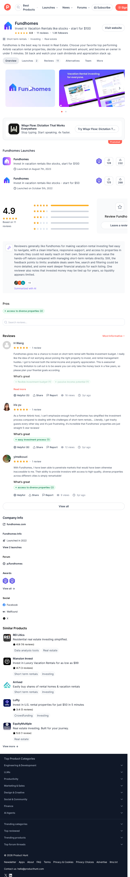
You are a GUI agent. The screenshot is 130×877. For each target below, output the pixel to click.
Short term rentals (17, 38)
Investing (35, 38)
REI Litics (19, 635)
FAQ (39, 862)
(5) (23, 395)
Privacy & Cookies (63, 862)
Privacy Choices (85, 862)
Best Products (29, 7)
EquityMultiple (22, 723)
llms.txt (114, 862)
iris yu (17, 405)
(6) (23, 447)
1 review (36, 347)
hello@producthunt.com (30, 868)
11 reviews (43, 32)
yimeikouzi (20, 456)
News (66, 7)
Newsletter (10, 862)
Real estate (51, 38)
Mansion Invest (23, 658)
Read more (20, 389)
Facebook (12, 604)
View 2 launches (12, 547)
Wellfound (12, 611)
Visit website (113, 28)
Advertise (101, 862)
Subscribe (103, 7)
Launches (48, 7)
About (30, 862)
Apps (22, 862)
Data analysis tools (26, 650)
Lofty (16, 700)
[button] (100, 60)
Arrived (17, 682)
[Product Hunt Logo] (7, 7)
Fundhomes (21, 159)
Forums (82, 7)
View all (64, 506)
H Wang (19, 343)
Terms (47, 862)
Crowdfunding (23, 715)
